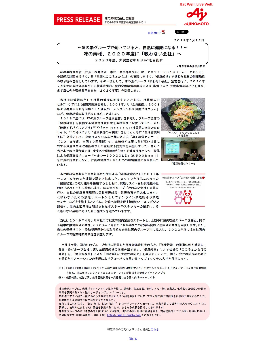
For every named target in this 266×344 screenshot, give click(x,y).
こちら (155, 329)
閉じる (133, 338)
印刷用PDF (155, 32)
